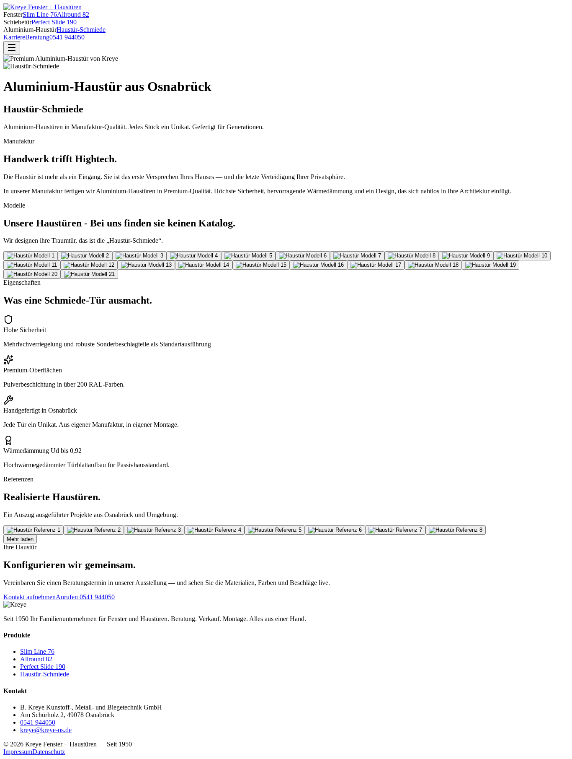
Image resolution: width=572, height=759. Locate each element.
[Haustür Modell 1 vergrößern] (30, 255)
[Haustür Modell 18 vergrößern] (433, 265)
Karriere (14, 37)
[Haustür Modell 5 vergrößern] (248, 255)
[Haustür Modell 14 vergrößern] (203, 265)
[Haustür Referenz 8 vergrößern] (455, 530)
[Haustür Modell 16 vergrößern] (318, 265)
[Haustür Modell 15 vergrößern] (261, 265)
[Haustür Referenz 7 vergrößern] (395, 530)
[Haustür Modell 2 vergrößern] (85, 255)
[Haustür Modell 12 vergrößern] (89, 265)
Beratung (37, 37)
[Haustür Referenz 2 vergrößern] (94, 530)
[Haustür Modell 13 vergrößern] (146, 265)
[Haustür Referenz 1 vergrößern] (33, 530)
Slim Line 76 (40, 14)
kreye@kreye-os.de (46, 729)
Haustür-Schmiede (81, 29)
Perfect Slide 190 (54, 22)
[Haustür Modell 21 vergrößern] (89, 274)
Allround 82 (73, 14)
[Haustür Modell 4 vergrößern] (194, 255)
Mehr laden (20, 539)
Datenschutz (48, 751)
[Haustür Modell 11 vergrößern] (31, 265)
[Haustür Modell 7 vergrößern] (357, 255)
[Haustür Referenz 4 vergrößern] (214, 530)
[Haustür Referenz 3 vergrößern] (154, 530)
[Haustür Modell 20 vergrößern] (32, 274)
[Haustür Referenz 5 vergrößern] (275, 530)
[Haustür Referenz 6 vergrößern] (335, 530)
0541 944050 (67, 37)
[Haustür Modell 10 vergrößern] (522, 255)
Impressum (17, 751)
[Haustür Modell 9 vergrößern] (466, 255)
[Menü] (11, 48)
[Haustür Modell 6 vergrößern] (303, 255)
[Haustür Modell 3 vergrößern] (139, 255)
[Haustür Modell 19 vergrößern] (490, 265)
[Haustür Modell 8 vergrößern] (411, 255)
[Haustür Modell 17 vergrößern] (376, 265)
